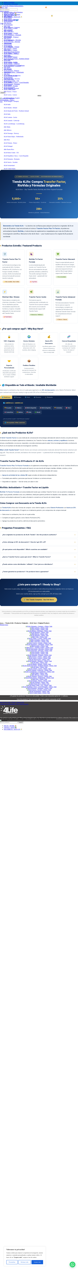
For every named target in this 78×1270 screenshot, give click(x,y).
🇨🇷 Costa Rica (8, 412)
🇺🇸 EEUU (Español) (30, 408)
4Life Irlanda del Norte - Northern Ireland (16, 111)
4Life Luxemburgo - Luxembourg (14, 124)
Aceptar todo (37, 1262)
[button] (72, 1264)
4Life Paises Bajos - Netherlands (13, 136)
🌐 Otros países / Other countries (15, 422)
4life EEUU (7, 72)
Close (1, 23)
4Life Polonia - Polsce (10, 143)
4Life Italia (7, 114)
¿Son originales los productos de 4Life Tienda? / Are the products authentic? (29, 535)
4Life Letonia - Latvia (10, 117)
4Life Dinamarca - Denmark (12, 66)
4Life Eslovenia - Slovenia (12, 79)
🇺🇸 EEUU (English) (45, 408)
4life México (7, 130)
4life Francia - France (10, 91)
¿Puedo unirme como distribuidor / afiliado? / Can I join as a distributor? (27, 564)
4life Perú (7, 140)
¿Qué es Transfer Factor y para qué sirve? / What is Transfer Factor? (26, 557)
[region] (25, 1256)
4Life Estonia (8, 85)
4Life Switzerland (9, 165)
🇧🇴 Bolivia (20, 412)
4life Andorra (8, 30)
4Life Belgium (8, 21)
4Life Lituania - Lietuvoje (11, 120)
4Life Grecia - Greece (10, 95)
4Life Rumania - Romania (12, 159)
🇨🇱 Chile (28, 412)
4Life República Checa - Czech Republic (16, 156)
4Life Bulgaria (8, 24)
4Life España (8, 82)
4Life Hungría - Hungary (11, 101)
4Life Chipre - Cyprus (10, 53)
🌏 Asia (27, 397)
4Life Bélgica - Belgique (11, 37)
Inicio (2, 623)
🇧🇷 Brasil (37, 412)
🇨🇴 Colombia (58, 408)
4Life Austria (8, 18)
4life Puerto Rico (9, 149)
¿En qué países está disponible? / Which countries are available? (24, 549)
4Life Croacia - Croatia (11, 63)
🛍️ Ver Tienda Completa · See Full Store (39, 600)
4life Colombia (8, 56)
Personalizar (12, 1262)
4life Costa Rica (8, 59)
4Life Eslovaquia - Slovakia (12, 75)
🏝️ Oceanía (49, 397)
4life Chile (7, 50)
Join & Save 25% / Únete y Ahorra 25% (12, 702)
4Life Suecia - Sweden (11, 162)
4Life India (7, 104)
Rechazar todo (24, 1262)
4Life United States (9, 168)
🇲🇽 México (18, 408)
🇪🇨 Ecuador (8, 408)
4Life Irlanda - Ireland (10, 107)
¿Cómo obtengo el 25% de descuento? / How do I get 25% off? (24, 542)
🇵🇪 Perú (68, 408)
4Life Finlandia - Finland (11, 88)
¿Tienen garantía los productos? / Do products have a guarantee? (25, 571)
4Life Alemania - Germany (12, 27)
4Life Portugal (8, 146)
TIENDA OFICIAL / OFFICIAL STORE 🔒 (39, 15)
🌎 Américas (6, 397)
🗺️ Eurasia (37, 397)
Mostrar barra (4, 625)
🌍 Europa (17, 397)
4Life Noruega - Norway (11, 133)
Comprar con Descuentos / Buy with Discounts (14, 704)
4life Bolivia (7, 23)
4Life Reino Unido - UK (11, 152)
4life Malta (7, 127)
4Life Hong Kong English (12, 98)
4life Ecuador (8, 69)
